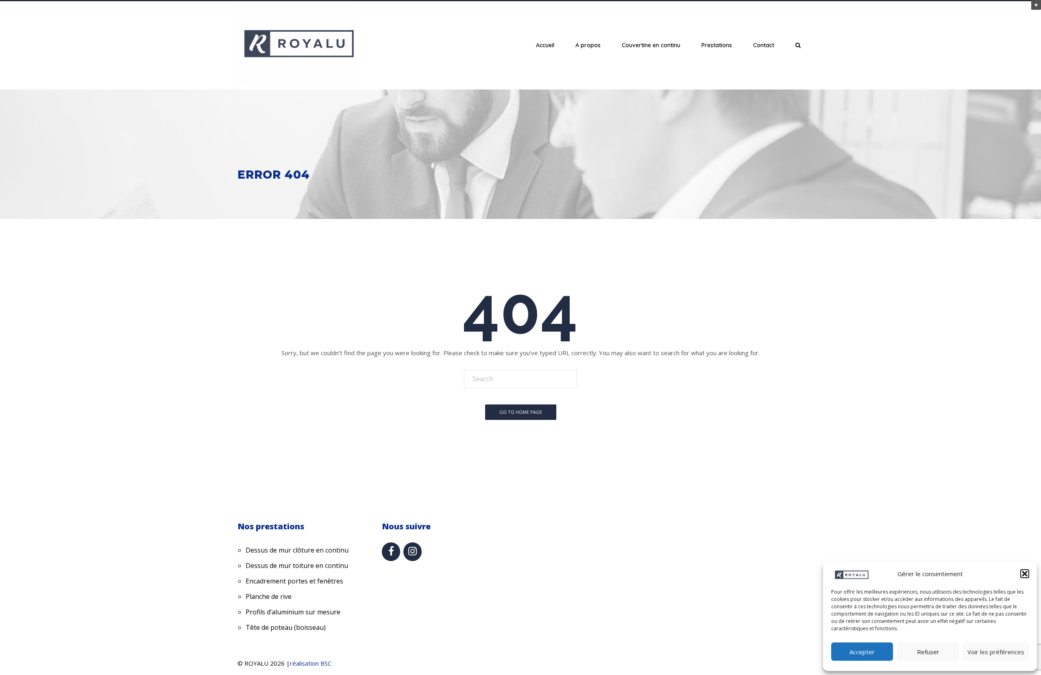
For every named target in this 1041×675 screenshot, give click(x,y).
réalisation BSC (310, 663)
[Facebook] (391, 551)
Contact (763, 45)
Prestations (716, 45)
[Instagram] (412, 551)
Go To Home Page (520, 412)
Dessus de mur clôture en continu (297, 550)
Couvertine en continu (651, 45)
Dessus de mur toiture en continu (297, 565)
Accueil (545, 45)
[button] (1025, 574)
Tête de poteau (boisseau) (286, 627)
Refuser (928, 652)
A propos (588, 45)
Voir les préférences (995, 652)
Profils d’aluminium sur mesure (293, 611)
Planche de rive (269, 596)
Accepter (862, 652)
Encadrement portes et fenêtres (294, 581)
